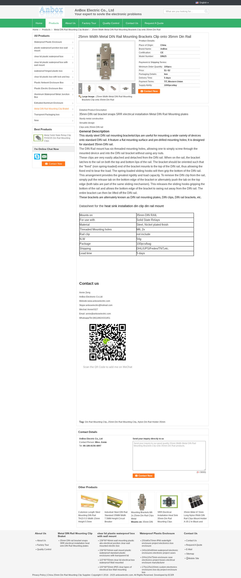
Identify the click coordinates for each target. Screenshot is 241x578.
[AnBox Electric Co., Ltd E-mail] (86, 450)
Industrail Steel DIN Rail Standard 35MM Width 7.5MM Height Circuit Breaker (116, 517)
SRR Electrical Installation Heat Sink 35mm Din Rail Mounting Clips (168, 517)
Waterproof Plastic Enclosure (48, 42)
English (203, 2)
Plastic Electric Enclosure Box (48, 88)
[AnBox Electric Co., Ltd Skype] (81, 450)
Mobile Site (193, 558)
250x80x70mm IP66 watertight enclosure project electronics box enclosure (157, 543)
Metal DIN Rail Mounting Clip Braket (71, 29)
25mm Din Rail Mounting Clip (122, 422)
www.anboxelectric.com (99, 301)
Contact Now (151, 91)
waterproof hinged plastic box (48, 71)
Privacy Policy (39, 575)
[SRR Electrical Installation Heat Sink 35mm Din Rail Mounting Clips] (169, 502)
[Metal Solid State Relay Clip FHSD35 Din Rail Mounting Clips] (38, 137)
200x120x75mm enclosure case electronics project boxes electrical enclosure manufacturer (158, 560)
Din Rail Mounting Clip (96, 422)
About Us (70, 23)
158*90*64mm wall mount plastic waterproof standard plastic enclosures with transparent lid (115, 553)
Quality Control (111, 23)
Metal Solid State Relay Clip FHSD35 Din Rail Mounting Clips (57, 138)
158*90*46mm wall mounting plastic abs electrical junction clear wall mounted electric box (117, 543)
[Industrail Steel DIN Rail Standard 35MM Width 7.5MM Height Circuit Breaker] (116, 502)
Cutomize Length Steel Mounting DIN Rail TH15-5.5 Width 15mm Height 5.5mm (89, 517)
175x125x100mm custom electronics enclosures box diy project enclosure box (159, 570)
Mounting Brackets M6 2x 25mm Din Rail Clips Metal (142, 515)
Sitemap (190, 554)
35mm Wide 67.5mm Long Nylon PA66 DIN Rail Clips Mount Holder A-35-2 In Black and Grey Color (195, 518)
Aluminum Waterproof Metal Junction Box (52, 95)
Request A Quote (154, 23)
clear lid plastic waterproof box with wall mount (51, 63)
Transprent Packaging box (46, 114)
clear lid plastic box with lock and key (52, 77)
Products (54, 23)
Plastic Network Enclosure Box (49, 82)
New (36, 120)
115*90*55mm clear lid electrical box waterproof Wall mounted (117, 561)
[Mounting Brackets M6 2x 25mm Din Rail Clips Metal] (142, 502)
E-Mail (189, 549)
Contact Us (132, 23)
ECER (171, 575)
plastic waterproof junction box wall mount (51, 49)
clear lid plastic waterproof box (48, 56)
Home (39, 23)
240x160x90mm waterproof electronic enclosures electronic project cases (160, 551)
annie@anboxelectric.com (98, 313)
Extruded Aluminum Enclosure (48, 103)
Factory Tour (89, 23)
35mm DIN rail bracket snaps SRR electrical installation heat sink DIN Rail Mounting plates (74, 543)
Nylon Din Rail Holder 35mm (151, 422)
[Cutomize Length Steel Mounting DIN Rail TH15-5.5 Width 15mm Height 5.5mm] (89, 502)
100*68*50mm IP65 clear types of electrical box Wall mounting (116, 568)
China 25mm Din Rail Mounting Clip (64, 575)
